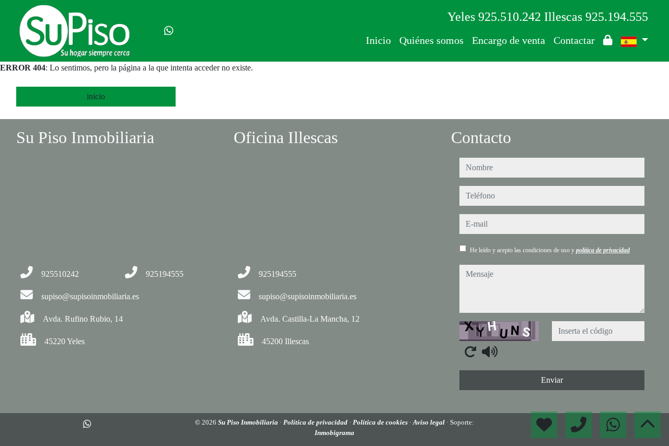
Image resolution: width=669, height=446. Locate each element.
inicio (96, 96)
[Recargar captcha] (470, 351)
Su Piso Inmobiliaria (249, 422)
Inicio (378, 40)
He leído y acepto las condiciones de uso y (550, 250)
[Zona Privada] (608, 40)
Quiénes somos (431, 40)
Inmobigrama (334, 433)
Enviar (552, 379)
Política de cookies (381, 422)
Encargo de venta (508, 40)
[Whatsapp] (169, 31)
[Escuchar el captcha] (489, 351)
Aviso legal (429, 422)
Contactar (574, 40)
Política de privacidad (316, 422)
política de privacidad (603, 250)
